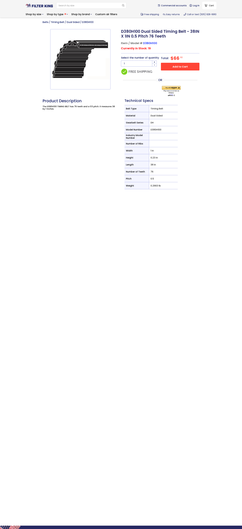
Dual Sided (73, 22)
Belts (45, 22)
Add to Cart (180, 66)
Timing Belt (57, 22)
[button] (34, 14)
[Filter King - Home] (39, 5)
